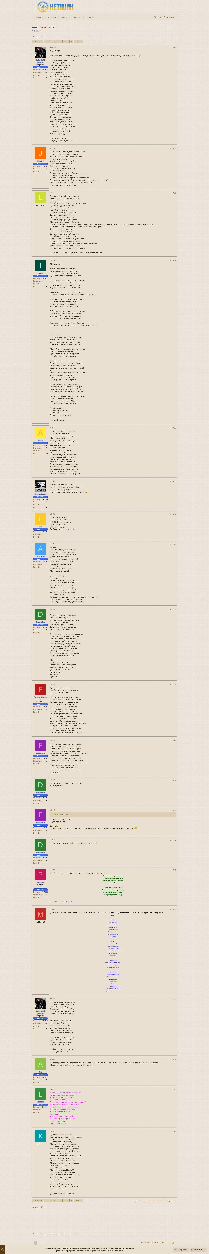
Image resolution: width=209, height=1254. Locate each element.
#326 (174, 482)
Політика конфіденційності (150, 1243)
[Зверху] (169, 1243)
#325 (174, 428)
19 (64, 42)
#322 (174, 149)
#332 (174, 780)
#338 (174, 1060)
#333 (174, 810)
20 (67, 42)
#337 (174, 999)
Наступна (77, 42)
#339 (174, 1089)
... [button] (47, 42)
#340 (174, 1131)
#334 (174, 840)
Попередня (38, 42)
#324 (174, 261)
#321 (174, 48)
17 (57, 42)
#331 (174, 741)
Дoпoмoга (163, 1243)
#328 (174, 544)
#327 (174, 514)
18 (60, 42)
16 (54, 42)
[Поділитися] (170, 48)
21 (71, 42)
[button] (42, 17)
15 (51, 42)
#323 (174, 193)
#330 (174, 685)
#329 (174, 610)
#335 (174, 870)
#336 (174, 910)
